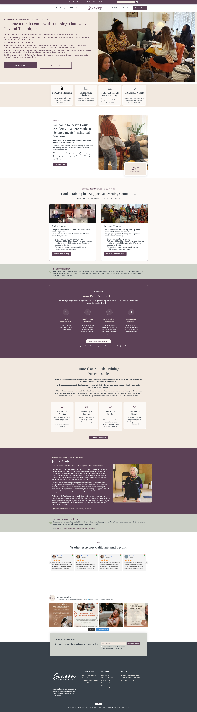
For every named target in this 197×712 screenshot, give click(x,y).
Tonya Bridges (109, 556)
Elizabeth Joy (133, 556)
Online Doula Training (86, 93)
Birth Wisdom (127, 8)
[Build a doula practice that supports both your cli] (61, 615)
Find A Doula (116, 8)
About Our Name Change (126, 2)
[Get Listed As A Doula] (134, 88)
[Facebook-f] (96, 704)
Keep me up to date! (133, 643)
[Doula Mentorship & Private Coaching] (110, 88)
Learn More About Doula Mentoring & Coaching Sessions (75, 528)
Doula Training (60, 8)
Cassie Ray (60, 556)
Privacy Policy (118, 648)
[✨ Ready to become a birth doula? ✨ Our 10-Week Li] (86, 615)
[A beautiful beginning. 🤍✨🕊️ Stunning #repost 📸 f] (111, 615)
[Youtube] (101, 704)
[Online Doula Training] (86, 88)
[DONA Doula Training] (62, 88)
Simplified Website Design (121, 707)
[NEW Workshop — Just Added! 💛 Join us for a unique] (136, 615)
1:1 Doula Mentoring (76, 8)
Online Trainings (20, 65)
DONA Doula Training (62, 92)
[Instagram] (98, 704)
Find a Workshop (56, 65)
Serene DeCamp (85, 556)
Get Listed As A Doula (134, 92)
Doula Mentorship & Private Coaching (110, 94)
